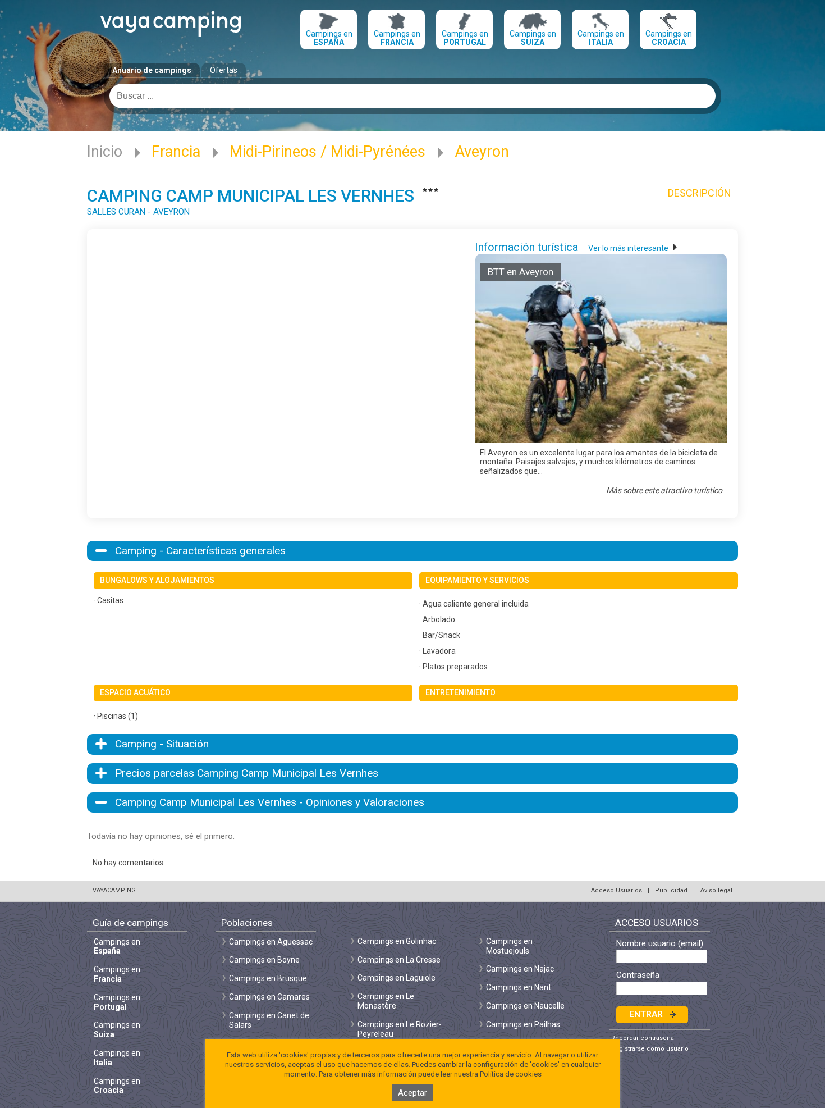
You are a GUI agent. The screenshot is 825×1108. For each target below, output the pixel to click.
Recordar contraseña (642, 1038)
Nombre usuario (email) (659, 944)
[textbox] (412, 96)
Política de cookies (511, 1074)
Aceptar (412, 1093)
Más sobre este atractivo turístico (664, 490)
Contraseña (637, 975)
